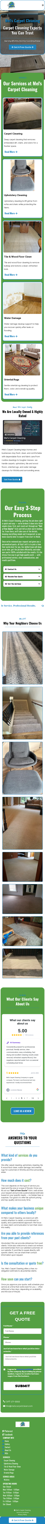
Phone (6, 1337)
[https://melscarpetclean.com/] (11, 5)
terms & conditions (25, 1369)
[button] (42, 5)
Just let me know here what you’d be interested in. (21, 1350)
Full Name (8, 1326)
